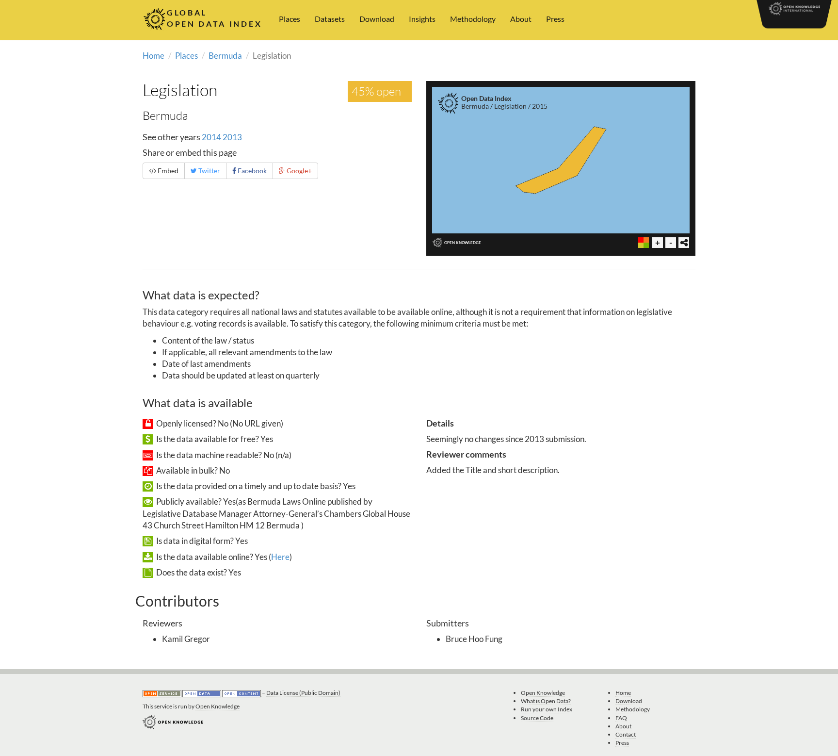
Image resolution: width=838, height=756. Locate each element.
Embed (167, 170)
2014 (211, 137)
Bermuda (225, 55)
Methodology (473, 18)
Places (289, 18)
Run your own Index (546, 709)
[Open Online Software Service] (162, 693)
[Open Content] (242, 693)
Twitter (208, 170)
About (521, 18)
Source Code (537, 718)
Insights (422, 18)
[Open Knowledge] (173, 721)
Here (280, 557)
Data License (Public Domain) (303, 692)
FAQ (621, 718)
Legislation (180, 90)
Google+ (298, 170)
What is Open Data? (546, 701)
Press (555, 18)
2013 (232, 137)
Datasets (330, 18)
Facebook (251, 170)
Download (376, 18)
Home (153, 55)
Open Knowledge (217, 706)
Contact (625, 734)
